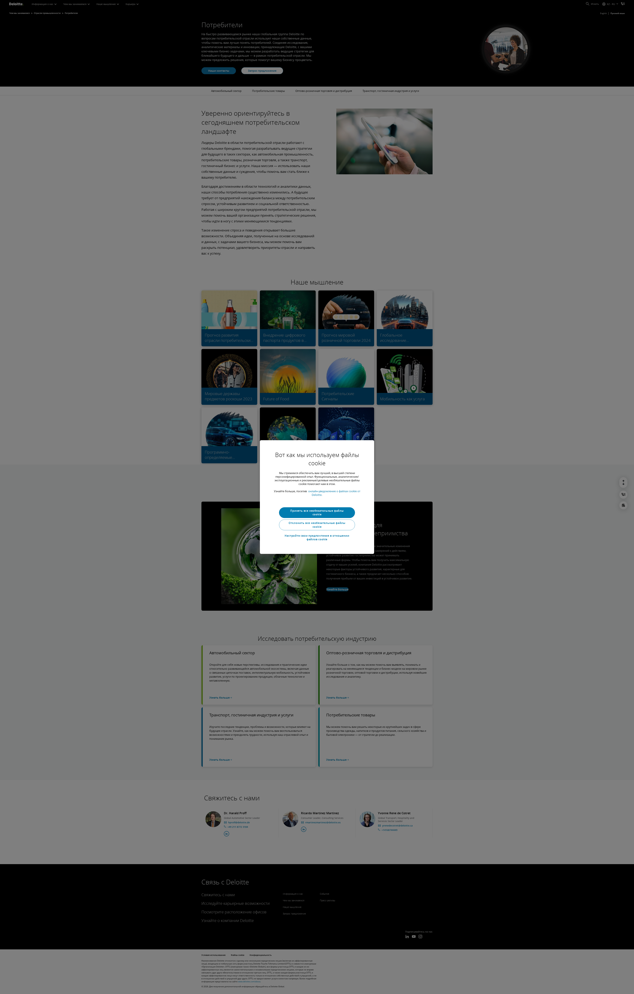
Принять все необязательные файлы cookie (317, 512)
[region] (317, 497)
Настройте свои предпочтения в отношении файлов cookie (317, 537)
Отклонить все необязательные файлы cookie (317, 525)
